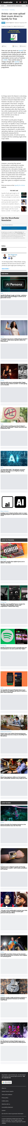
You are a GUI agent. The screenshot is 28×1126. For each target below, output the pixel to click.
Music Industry (5, 9)
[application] (14, 150)
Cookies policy (5, 1101)
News (3, 22)
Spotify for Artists (20, 185)
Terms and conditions (7, 1094)
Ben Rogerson (10, 22)
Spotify (21, 50)
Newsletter (24, 46)
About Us (4, 1088)
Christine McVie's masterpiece (14, 5)
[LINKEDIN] (9, 258)
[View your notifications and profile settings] (17, 2)
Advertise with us (6, 1104)
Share (5, 46)
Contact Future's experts (7, 1091)
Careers (3, 1110)
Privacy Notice (20, 233)
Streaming (12, 9)
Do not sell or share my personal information (12, 1113)
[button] (2, 2)
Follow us (16, 46)
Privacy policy (5, 1097)
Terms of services (18, 232)
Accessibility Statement (7, 1107)
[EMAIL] (12, 258)
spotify (4, 249)
